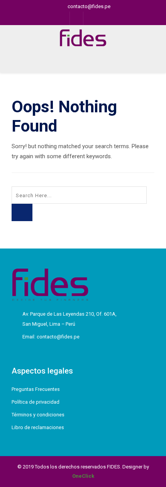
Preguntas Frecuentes (36, 389)
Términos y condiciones (38, 415)
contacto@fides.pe (89, 6)
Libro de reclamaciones (38, 427)
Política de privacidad (35, 402)
